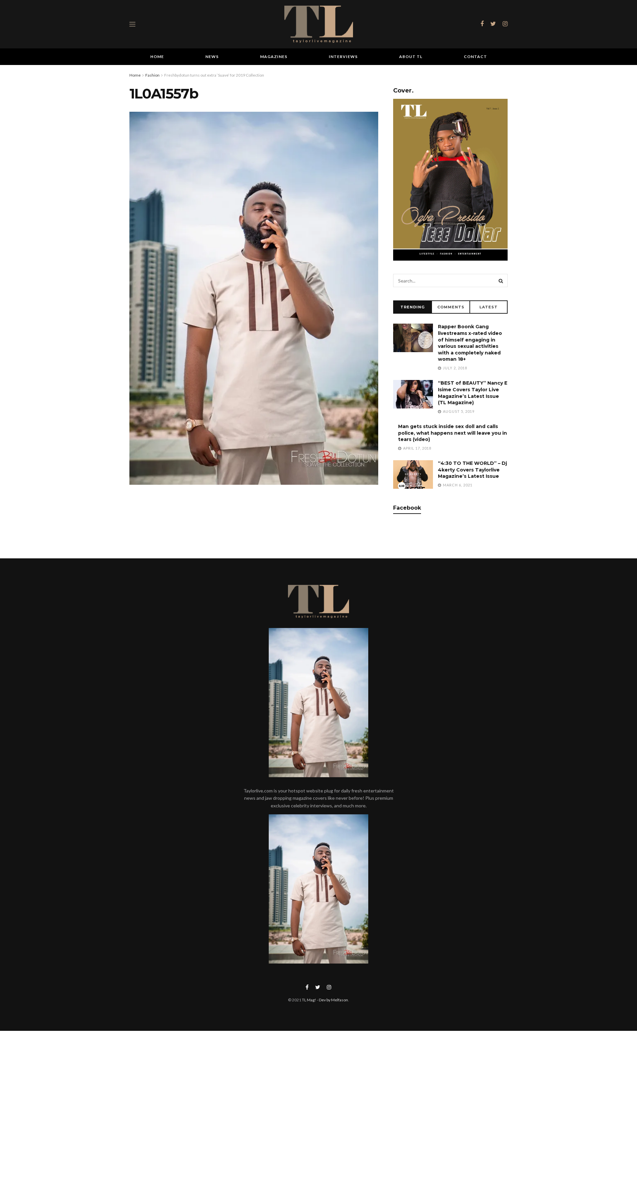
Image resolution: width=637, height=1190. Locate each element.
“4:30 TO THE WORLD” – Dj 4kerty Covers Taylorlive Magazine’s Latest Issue (472, 469)
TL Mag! (309, 999)
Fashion (152, 75)
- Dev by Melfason (332, 999)
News (212, 56)
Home (157, 56)
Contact (475, 56)
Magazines (273, 56)
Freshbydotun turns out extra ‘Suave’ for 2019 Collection (214, 75)
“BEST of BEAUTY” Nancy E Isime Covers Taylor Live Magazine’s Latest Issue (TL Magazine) (472, 393)
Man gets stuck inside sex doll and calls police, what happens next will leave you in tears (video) (452, 432)
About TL (410, 56)
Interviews (343, 56)
